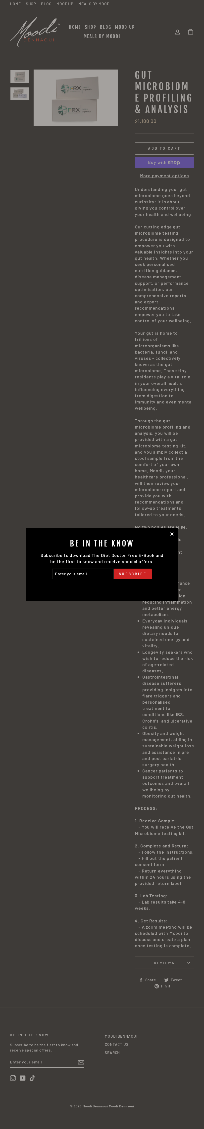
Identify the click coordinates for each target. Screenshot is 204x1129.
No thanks (102, 586)
